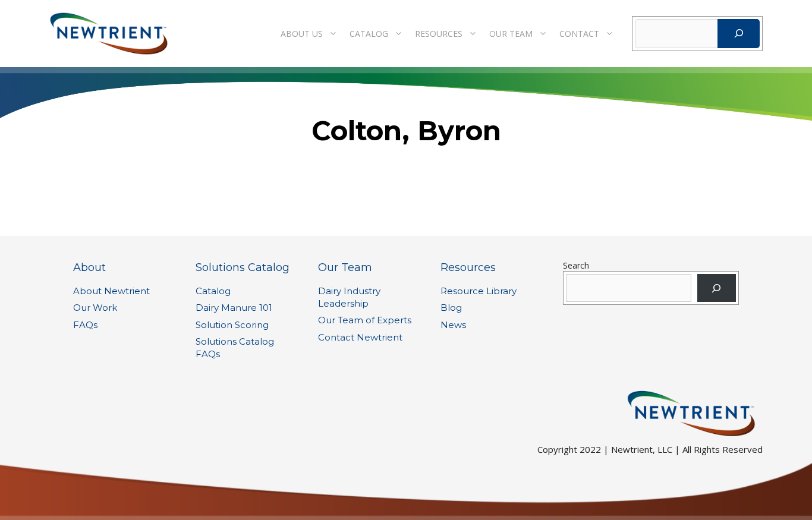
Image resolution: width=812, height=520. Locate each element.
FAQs (85, 324)
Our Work (95, 307)
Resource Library (478, 291)
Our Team (511, 33)
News (453, 324)
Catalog (369, 33)
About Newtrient (111, 291)
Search (576, 265)
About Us (302, 33)
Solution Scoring (232, 324)
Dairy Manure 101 (234, 307)
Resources (438, 33)
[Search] (738, 33)
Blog (451, 307)
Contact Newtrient (360, 337)
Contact (579, 33)
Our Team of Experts (364, 320)
